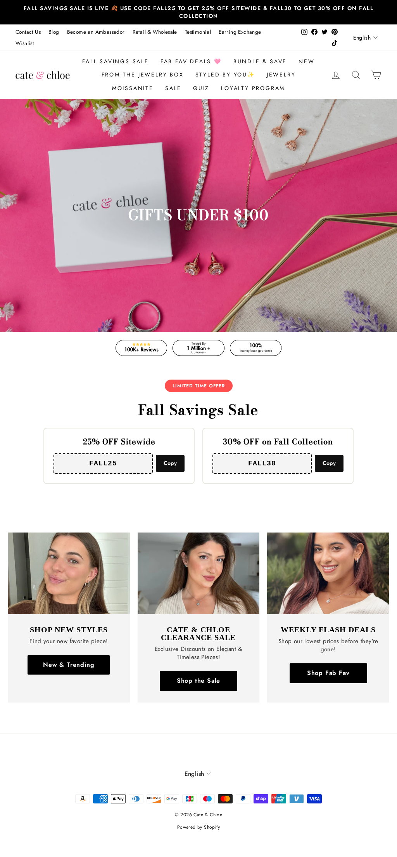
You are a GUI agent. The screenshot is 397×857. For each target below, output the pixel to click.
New (306, 61)
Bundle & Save (260, 61)
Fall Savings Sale (115, 61)
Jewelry (281, 74)
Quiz (201, 88)
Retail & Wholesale (155, 32)
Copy (170, 463)
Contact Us (28, 32)
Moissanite (133, 88)
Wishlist (25, 43)
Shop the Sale (198, 680)
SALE (173, 88)
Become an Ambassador (96, 32)
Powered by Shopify (198, 827)
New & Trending (68, 664)
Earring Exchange (240, 32)
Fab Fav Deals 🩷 (191, 61)
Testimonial (198, 32)
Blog (53, 32)
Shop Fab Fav (328, 672)
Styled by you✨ (225, 74)
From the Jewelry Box (143, 74)
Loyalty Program (253, 88)
